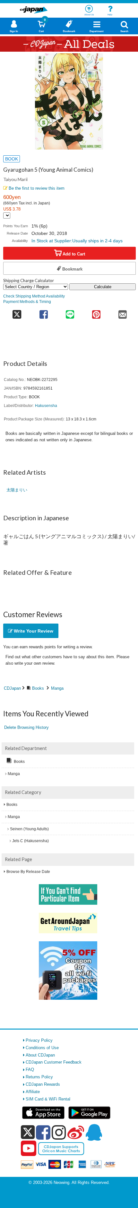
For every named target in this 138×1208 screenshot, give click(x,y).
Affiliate (33, 1091)
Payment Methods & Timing (27, 301)
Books (38, 688)
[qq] (93, 1132)
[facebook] (43, 1132)
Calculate (102, 286)
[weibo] (75, 1132)
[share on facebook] (43, 312)
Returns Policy (39, 1076)
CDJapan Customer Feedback (54, 1062)
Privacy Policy (39, 1040)
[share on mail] (122, 312)
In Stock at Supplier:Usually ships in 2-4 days (77, 240)
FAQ (30, 1069)
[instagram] (59, 1132)
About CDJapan (40, 1055)
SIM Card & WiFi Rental (48, 1099)
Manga (57, 688)
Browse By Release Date (28, 871)
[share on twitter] (16, 312)
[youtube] (28, 1149)
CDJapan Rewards (43, 1084)
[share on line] (70, 312)
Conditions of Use (42, 1047)
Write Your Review (33, 631)
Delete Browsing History (26, 727)
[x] (28, 1132)
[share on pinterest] (96, 312)
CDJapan (12, 688)
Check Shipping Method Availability (34, 296)
